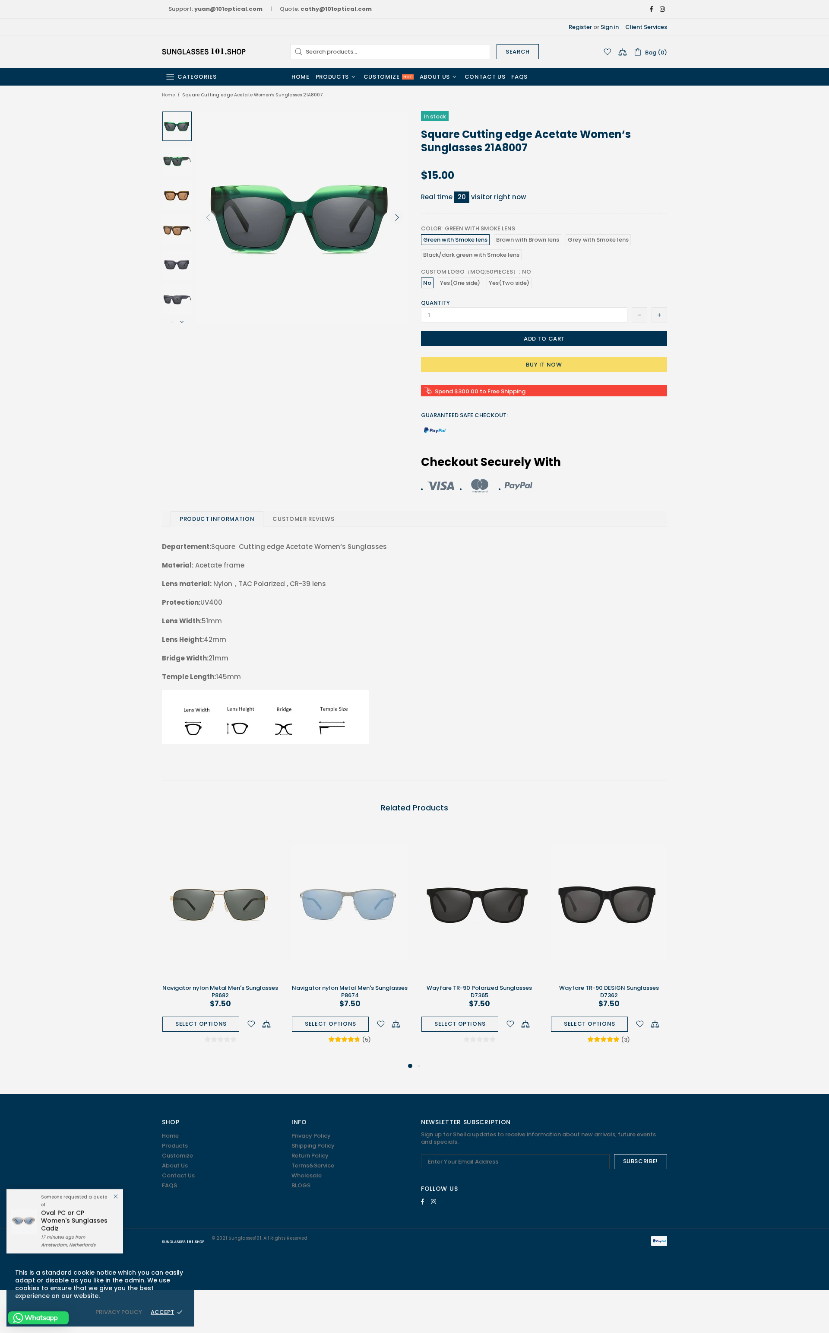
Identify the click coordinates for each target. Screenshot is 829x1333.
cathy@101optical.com (336, 9)
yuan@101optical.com (228, 9)
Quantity (435, 302)
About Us (175, 1165)
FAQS (169, 1185)
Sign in (610, 27)
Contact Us (178, 1175)
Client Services (646, 27)
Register (580, 27)
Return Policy (310, 1155)
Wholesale (306, 1175)
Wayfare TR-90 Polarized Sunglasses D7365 (479, 991)
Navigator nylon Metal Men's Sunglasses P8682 (220, 991)
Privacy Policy (311, 1135)
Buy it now (544, 364)
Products (175, 1145)
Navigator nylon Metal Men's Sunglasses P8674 (350, 991)
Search (518, 52)
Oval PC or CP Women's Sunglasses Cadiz (74, 1220)
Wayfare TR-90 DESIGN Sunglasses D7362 (609, 991)
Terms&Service (312, 1165)
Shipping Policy (313, 1145)
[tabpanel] (220, 944)
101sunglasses (204, 51)
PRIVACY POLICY (118, 1312)
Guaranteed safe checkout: (464, 415)
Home (168, 95)
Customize (177, 1155)
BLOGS (300, 1185)
